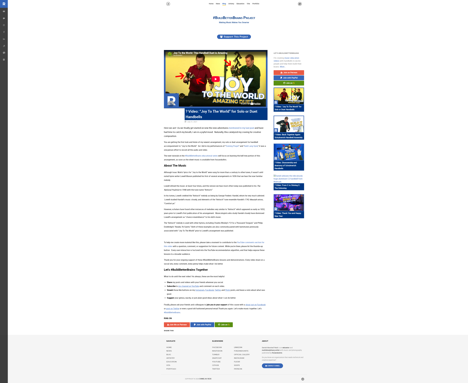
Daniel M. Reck (205, 379)
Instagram (239, 358)
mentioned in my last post (241, 128)
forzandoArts (241, 351)
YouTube (216, 362)
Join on (225, 325)
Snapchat (217, 358)
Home (169, 347)
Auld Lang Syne (251, 146)
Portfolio (170, 369)
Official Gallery (242, 355)
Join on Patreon (290, 72)
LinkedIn (238, 347)
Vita (168, 365)
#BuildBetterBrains (172, 312)
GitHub (215, 365)
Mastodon (217, 351)
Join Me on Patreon (178, 325)
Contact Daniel (273, 366)
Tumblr (215, 355)
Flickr (237, 362)
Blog (168, 355)
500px (237, 365)
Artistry (170, 358)
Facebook (217, 347)
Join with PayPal (203, 325)
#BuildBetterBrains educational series (201, 156)
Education (170, 362)
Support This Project (235, 36)
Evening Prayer (232, 146)
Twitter (216, 369)
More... (283, 67)
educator (286, 348)
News (169, 351)
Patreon (238, 369)
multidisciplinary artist (270, 350)
